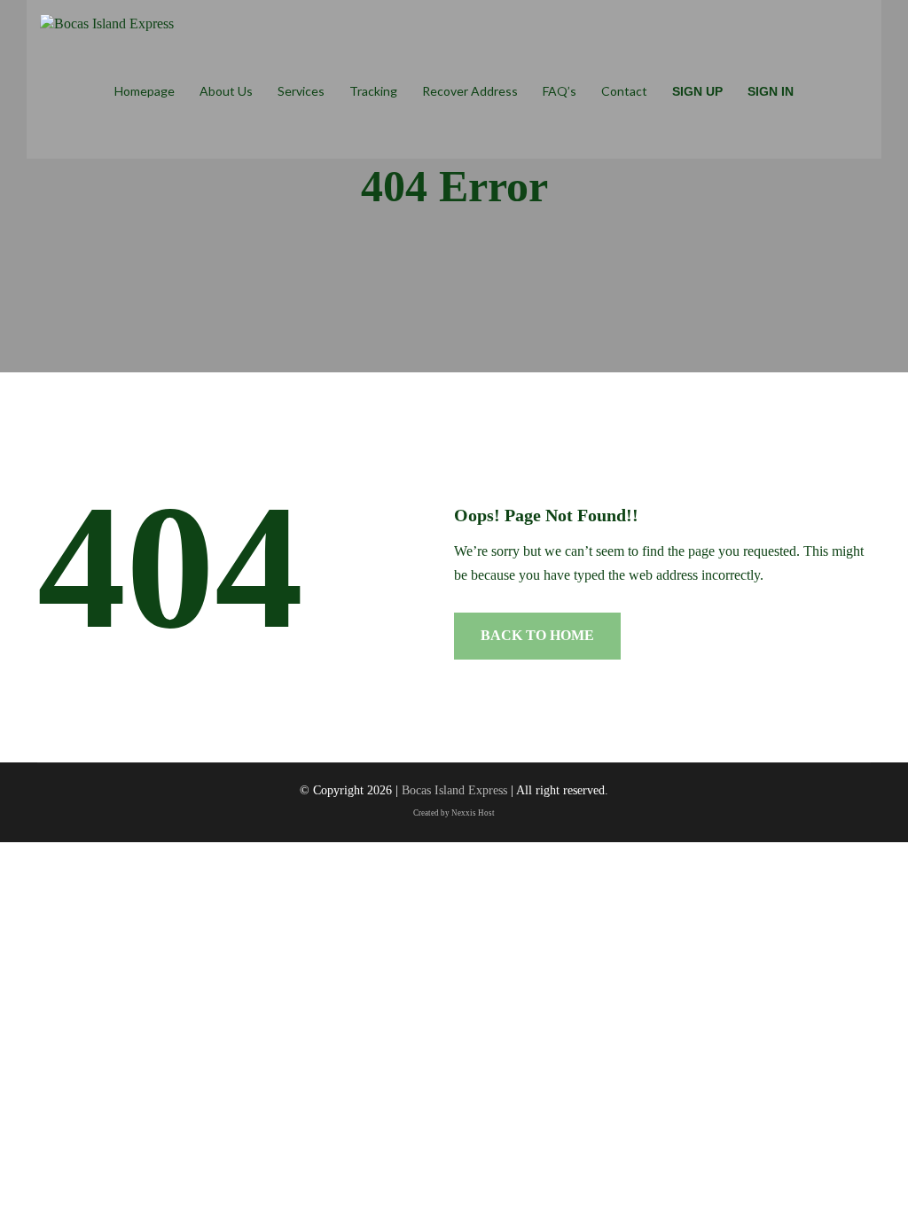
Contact (624, 90)
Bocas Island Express (454, 790)
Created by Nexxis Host (454, 813)
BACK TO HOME (537, 635)
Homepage (144, 90)
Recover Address (470, 90)
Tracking (373, 90)
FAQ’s (559, 90)
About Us (226, 90)
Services (301, 90)
